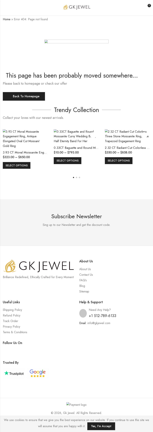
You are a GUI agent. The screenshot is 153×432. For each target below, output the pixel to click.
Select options (17, 165)
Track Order (10, 321)
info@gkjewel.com (99, 323)
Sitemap (84, 291)
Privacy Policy (11, 326)
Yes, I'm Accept (101, 426)
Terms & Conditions (15, 332)
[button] (73, 177)
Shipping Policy (12, 310)
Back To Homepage (26, 96)
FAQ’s (83, 280)
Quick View (42, 142)
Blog (82, 286)
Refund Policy (11, 315)
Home (6, 19)
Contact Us (86, 275)
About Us (85, 269)
